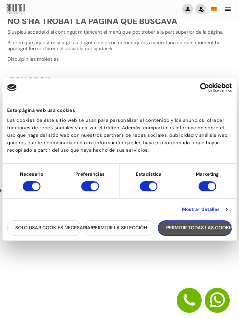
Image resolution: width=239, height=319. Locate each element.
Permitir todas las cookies (199, 228)
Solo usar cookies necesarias (48, 228)
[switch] (90, 189)
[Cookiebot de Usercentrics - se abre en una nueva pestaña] (204, 87)
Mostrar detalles (201, 209)
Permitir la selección (119, 228)
